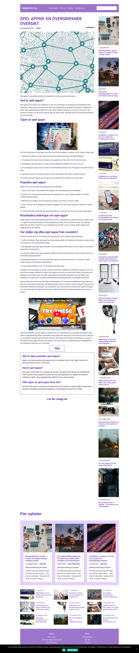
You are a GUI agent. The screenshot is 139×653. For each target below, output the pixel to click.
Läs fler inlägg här (57, 399)
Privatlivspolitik (72, 650)
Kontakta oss (80, 8)
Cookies (70, 8)
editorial (28, 567)
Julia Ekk (42, 564)
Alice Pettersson (74, 564)
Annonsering (53, 8)
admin (38, 28)
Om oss (62, 8)
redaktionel (90, 27)
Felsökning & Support (39, 567)
